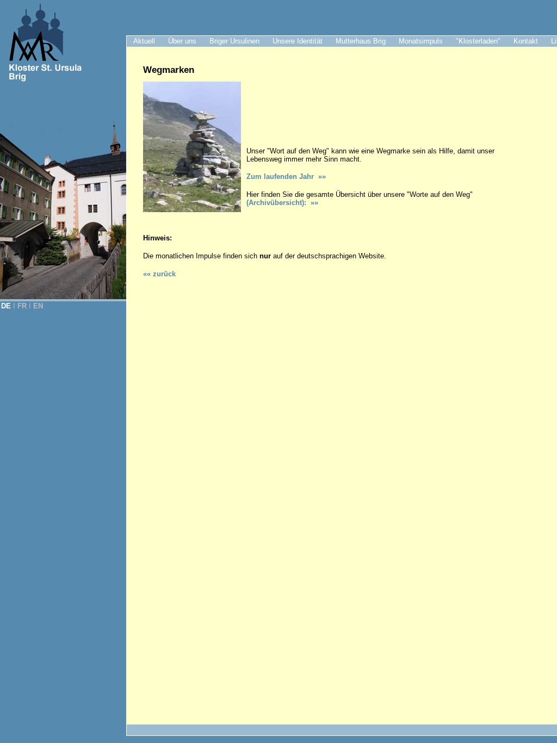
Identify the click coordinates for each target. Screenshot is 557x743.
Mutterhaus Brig (361, 41)
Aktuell (144, 41)
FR (22, 306)
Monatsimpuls (421, 41)
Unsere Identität (298, 41)
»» (312, 203)
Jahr (286, 176)
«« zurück (159, 274)
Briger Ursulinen (234, 41)
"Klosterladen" (478, 41)
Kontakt (525, 41)
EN (38, 306)
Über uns (182, 41)
